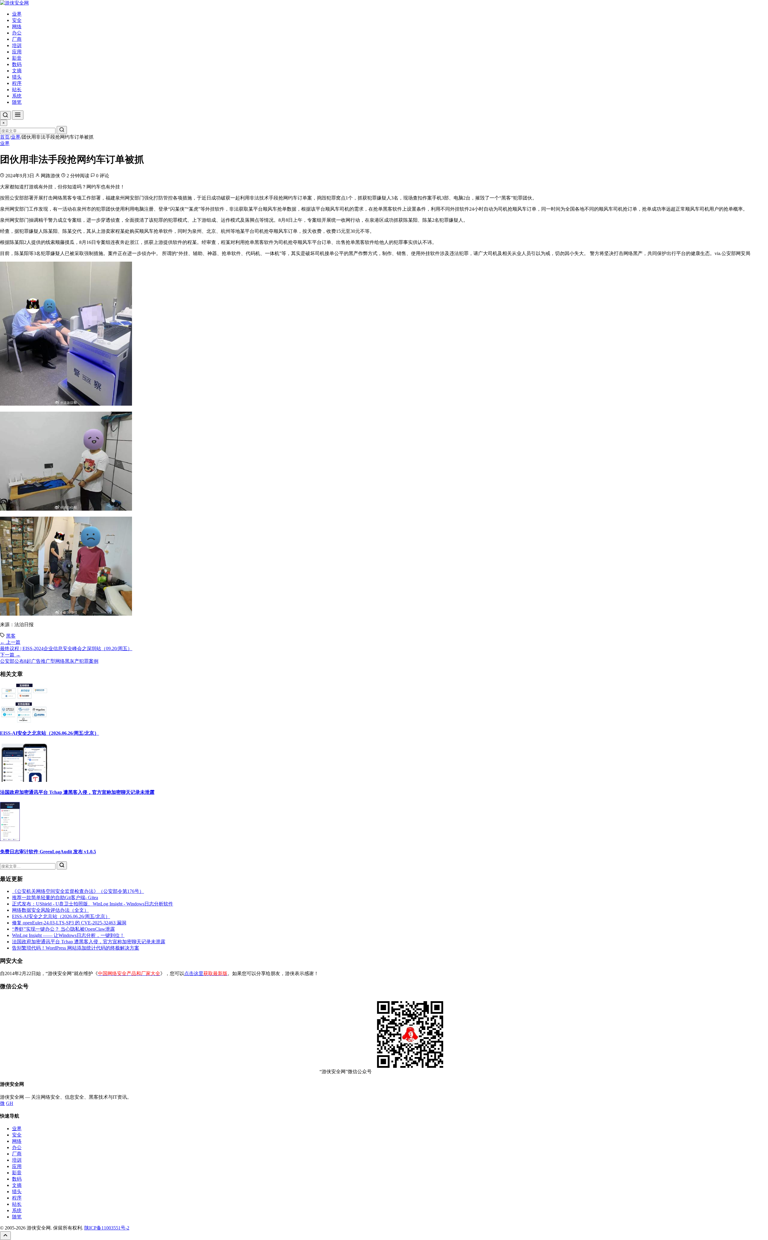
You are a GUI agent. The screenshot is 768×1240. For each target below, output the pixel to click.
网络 (17, 26)
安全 (17, 20)
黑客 (11, 635)
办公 (17, 32)
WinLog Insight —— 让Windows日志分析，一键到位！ (68, 935)
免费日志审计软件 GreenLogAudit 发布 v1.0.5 (48, 851)
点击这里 (205, 973)
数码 (17, 64)
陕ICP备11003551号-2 (106, 1227)
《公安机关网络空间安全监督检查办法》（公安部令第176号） (78, 891)
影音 (17, 58)
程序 (17, 83)
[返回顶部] (5, 1235)
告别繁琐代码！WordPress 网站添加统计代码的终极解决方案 (75, 947)
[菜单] (17, 115)
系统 (17, 95)
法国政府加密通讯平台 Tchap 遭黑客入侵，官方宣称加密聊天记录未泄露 (77, 792)
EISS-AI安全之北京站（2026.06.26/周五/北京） (49, 733)
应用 (17, 51)
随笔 (17, 102)
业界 (17, 14)
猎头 (17, 77)
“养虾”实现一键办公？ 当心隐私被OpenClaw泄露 (63, 929)
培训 (17, 45)
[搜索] (5, 115)
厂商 (17, 39)
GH (9, 1103)
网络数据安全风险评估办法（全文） (50, 910)
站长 (17, 89)
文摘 (17, 70)
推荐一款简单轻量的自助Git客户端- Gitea (55, 897)
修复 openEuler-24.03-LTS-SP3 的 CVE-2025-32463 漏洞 (69, 922)
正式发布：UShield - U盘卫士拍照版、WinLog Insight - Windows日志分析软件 (92, 903)
